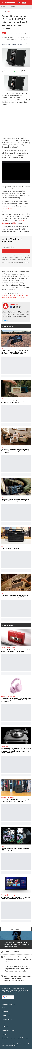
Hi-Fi (3, 11)
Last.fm (4, 216)
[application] (16, 171)
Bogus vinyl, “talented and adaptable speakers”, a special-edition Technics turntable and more (17, 978)
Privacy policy (6, 1011)
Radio (8, 11)
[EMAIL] (20, 307)
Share (6, 70)
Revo (3, 295)
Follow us (18, 70)
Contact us (5, 1026)
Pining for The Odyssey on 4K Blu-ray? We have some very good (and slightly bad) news (16, 944)
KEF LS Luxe (14, 7)
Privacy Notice (24, 257)
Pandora (21, 221)
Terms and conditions (8, 1004)
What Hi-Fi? (12, 33)
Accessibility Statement (8, 1030)
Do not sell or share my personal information (15, 1038)
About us (4, 1023)
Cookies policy (6, 1015)
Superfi (22, 298)
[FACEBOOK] (11, 307)
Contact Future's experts (9, 1008)
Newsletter (27, 70)
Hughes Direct (11, 295)
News (4, 33)
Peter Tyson (12, 298)
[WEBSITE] (17, 307)
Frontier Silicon (7, 208)
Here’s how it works (17, 44)
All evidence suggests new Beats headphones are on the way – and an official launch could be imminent (17, 969)
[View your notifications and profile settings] (15, 2)
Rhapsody (5, 223)
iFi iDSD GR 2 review (11, 952)
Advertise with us (7, 1019)
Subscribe (24, 2)
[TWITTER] (14, 307)
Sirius (14, 223)
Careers (4, 1034)
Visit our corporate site (15, 992)
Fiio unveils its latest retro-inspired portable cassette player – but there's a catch (17, 959)
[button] (30, 2)
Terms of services (22, 255)
